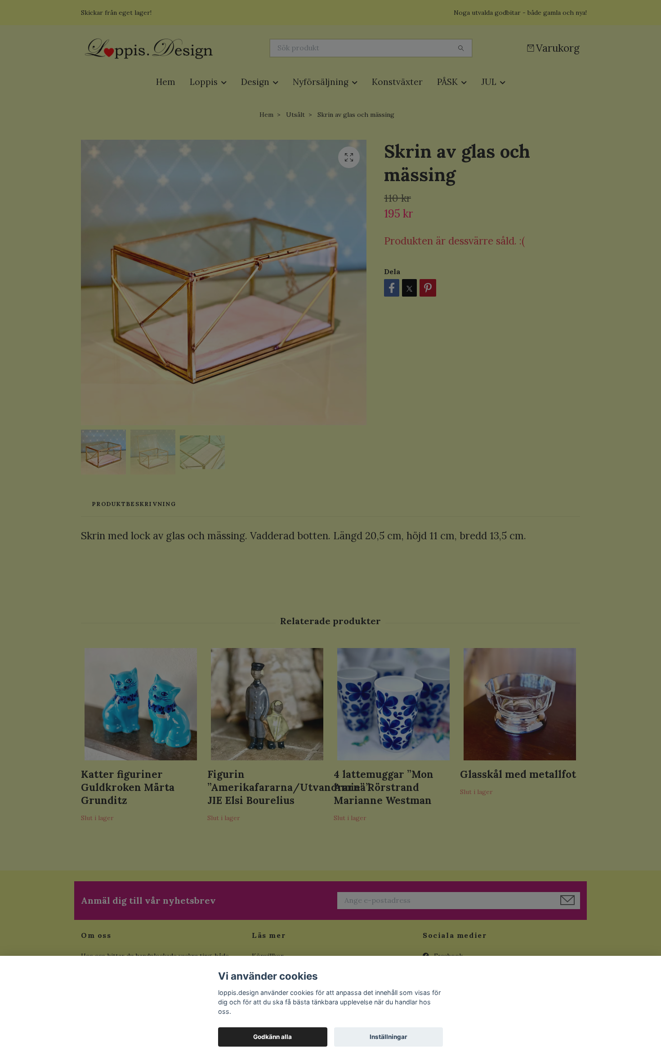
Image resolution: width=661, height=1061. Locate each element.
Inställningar (388, 1036)
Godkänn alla (272, 1036)
